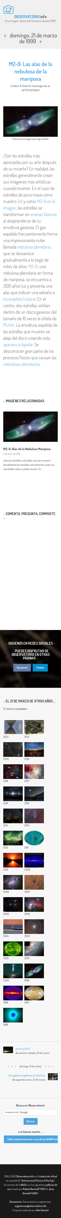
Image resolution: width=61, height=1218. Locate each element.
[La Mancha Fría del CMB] (34, 838)
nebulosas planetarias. (22, 364)
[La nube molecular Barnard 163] (34, 882)
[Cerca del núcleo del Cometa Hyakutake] (13, 1015)
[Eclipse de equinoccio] (34, 793)
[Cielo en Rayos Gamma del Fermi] (34, 860)
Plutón (8, 325)
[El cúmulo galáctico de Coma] (13, 904)
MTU (43, 1189)
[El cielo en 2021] (13, 727)
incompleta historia (19, 299)
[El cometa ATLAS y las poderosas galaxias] (13, 749)
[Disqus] (30, 568)
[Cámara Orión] (13, 771)
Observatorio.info (25, 1176)
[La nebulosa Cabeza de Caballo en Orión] (34, 904)
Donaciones (16, 1201)
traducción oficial (48, 1176)
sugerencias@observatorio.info (31, 1206)
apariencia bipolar (18, 344)
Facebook (22, 667)
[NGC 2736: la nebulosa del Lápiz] (34, 816)
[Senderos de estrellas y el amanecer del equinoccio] (34, 749)
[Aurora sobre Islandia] (13, 838)
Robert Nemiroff (31, 1189)
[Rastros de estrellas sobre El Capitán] (13, 816)
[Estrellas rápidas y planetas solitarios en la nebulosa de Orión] (34, 771)
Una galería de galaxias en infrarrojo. (27, 1075)
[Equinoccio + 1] (13, 860)
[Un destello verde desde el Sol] (13, 926)
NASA (24, 1184)
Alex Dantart (42, 1210)
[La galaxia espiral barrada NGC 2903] (34, 948)
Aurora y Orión (22, 1048)
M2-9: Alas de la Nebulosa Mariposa (26, 449)
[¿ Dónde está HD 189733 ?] (13, 882)
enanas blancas (44, 214)
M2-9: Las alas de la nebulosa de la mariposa (30, 71)
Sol (19, 201)
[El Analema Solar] (34, 926)
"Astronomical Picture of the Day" (37, 1180)
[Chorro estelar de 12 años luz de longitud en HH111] (13, 971)
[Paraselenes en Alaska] (13, 793)
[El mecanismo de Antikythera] (34, 727)
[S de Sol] (13, 948)
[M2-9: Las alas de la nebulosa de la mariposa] (34, 971)
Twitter (40, 667)
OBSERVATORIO (27, 16)
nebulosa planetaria (34, 247)
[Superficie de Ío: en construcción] (34, 993)
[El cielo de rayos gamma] (13, 993)
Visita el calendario (16, 709)
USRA (34, 1193)
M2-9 (33, 266)
